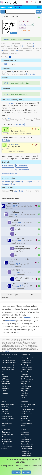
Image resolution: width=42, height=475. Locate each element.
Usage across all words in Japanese (21, 119)
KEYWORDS (25, 30)
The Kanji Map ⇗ (31, 74)
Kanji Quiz (24, 384)
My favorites (5, 437)
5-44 (23, 46)
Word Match (5, 414)
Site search (4, 372)
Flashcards (24, 374)
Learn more (16, 472)
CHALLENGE (25, 22)
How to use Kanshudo (8, 360)
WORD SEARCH (22, 166)
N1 (33, 43)
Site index (4, 376)
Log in (3, 446)
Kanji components (26, 367)
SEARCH (3, 7)
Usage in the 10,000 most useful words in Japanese (21, 120)
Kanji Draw (24, 391)
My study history (6, 441)
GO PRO (4, 449)
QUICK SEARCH (8, 166)
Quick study (24, 372)
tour (18, 332)
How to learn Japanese (8, 362)
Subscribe (4, 393)
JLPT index (4, 379)
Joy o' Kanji (18, 190)
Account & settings (7, 434)
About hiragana (26, 360)
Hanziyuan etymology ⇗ (11, 184)
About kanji (24, 365)
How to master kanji (7, 365)
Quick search (10, 320)
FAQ (2, 374)
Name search (25, 451)
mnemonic (27, 39)
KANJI (10, 7)
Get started (26, 472)
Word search (25, 441)
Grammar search (26, 449)
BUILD (23, 24)
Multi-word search (26, 446)
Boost (23, 398)
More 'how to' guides (7, 367)
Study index (5, 381)
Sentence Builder (6, 416)
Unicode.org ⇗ (19, 181)
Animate (13, 33)
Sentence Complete (7, 418)
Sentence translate (27, 444)
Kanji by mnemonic (27, 439)
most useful (10, 103)
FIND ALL (21, 124)
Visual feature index (7, 369)
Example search (26, 453)
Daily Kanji (4, 444)
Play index (4, 386)
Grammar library (26, 411)
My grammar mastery (29, 404)
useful (8, 99)
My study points (6, 439)
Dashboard (27, 317)
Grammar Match (26, 421)
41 (2, 50)
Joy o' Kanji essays (27, 379)
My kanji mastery (27, 358)
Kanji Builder (25, 388)
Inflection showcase (27, 414)
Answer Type (5, 421)
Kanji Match (24, 393)
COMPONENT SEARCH (24, 170)
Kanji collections (26, 376)
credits (7, 351)
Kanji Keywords (26, 386)
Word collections (6, 423)
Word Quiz (4, 411)
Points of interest (26, 456)
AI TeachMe (25, 407)
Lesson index (5, 384)
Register (9, 446)
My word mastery (8, 404)
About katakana (26, 362)
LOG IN (5, 39)
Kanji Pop (24, 395)
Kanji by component (27, 437)
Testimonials (5, 388)
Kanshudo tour (6, 358)
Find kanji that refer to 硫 (9, 173)
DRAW (31, 24)
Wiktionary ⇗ (7, 181)
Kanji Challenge (26, 381)
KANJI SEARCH (8, 170)
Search (38, 12)
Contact (3, 391)
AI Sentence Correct (27, 409)
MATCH (23, 27)
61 (17, 50)
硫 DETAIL (18, 7)
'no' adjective (14, 144)
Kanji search (25, 434)
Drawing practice (26, 369)
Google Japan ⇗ (32, 181)
